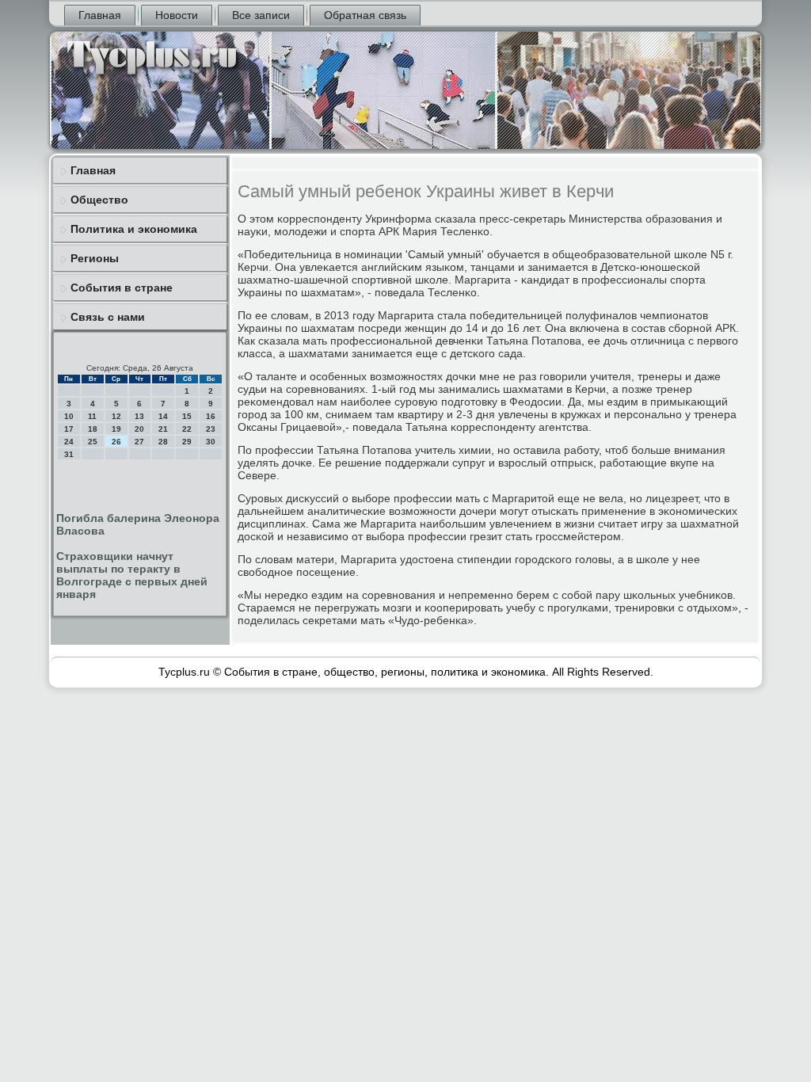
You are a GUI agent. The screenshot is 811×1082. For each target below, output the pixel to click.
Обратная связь (365, 15)
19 (116, 429)
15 (187, 416)
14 (163, 416)
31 (69, 454)
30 (210, 441)
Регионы (94, 258)
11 (92, 416)
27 (139, 441)
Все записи (261, 15)
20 (139, 429)
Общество (99, 199)
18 (92, 429)
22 (187, 429)
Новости (176, 15)
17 (69, 429)
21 (163, 429)
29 (187, 441)
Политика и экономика (133, 229)
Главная (99, 15)
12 (116, 416)
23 (210, 429)
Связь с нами (107, 317)
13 (139, 416)
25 (92, 441)
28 (163, 441)
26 (116, 441)
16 (210, 416)
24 (69, 441)
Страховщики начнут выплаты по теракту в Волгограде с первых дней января (132, 575)
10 (69, 416)
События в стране (121, 287)
